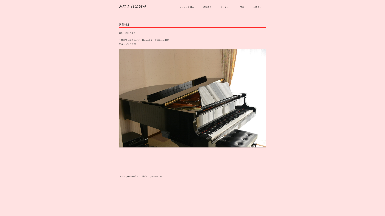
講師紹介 (207, 7)
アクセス (224, 7)
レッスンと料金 (186, 7)
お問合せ (257, 7)
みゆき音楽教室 (132, 6)
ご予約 (241, 7)
